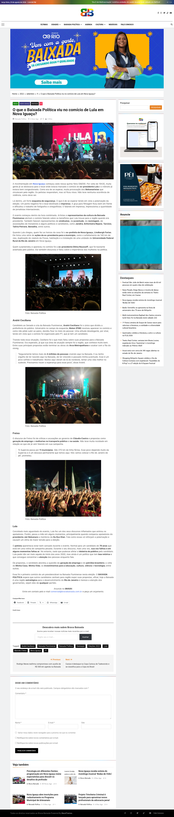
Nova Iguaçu (24, 104)
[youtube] (171, 13)
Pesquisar (125, 103)
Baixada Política (72, 24)
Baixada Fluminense (46, 646)
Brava (15, 104)
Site (83, 723)
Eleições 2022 (94, 646)
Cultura (99, 24)
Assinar (85, 637)
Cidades (54, 24)
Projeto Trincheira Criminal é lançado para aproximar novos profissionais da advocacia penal (94, 797)
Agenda (88, 24)
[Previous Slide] (167, 2)
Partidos (35, 104)
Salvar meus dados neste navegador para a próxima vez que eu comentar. (47, 733)
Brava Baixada (34, 784)
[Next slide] (171, 2)
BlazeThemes (67, 813)
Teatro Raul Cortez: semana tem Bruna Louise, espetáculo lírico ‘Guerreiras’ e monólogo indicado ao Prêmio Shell (140, 343)
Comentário (20, 693)
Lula (105, 646)
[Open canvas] (2, 24)
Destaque (81, 646)
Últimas (44, 24)
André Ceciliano (28, 646)
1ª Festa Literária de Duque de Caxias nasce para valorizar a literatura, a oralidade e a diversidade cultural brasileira (141, 325)
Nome (18, 723)
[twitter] (164, 13)
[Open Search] (172, 24)
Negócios (113, 24)
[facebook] (158, 13)
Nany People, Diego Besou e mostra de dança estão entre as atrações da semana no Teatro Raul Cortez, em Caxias (140, 292)
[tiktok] (167, 13)
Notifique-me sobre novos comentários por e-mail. (38, 738)
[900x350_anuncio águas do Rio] (87, 58)
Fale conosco (127, 24)
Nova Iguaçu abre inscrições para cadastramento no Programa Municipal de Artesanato (42, 797)
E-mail (51, 723)
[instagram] (161, 13)
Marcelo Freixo (20, 650)
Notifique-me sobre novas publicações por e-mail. (37, 743)
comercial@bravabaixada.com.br (66, 591)
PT (41, 104)
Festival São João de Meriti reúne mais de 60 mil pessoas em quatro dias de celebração (125, 2)
